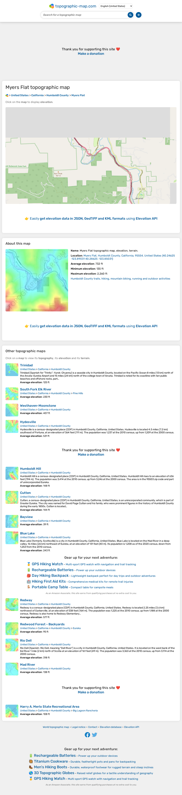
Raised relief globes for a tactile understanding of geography (115, 773)
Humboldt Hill (30, 469)
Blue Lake (27, 533)
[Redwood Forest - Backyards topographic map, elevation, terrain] (12, 628)
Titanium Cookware (51, 761)
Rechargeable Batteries (53, 570)
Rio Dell (26, 640)
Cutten (25, 493)
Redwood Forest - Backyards (42, 624)
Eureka (77, 628)
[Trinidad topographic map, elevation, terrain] (12, 373)
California (43, 369)
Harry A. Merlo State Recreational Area (49, 707)
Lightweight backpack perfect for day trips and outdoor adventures (113, 575)
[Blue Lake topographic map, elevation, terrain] (12, 541)
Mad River (27, 665)
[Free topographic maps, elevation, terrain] (7, 95)
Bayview (26, 517)
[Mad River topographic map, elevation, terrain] (12, 669)
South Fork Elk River (35, 389)
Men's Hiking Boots (50, 767)
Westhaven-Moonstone (38, 406)
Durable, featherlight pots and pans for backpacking (103, 761)
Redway (26, 600)
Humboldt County (61, 369)
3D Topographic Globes (54, 773)
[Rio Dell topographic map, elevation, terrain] (12, 649)
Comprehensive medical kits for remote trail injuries (100, 581)
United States (28, 369)
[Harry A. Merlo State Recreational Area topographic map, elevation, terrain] (12, 711)
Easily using (93, 218)
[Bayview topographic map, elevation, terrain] (12, 521)
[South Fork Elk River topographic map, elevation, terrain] (12, 393)
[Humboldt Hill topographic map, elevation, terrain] (12, 477)
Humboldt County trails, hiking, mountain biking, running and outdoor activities (120, 278)
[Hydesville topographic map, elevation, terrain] (12, 429)
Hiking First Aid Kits (49, 581)
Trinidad (26, 365)
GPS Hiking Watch (47, 564)
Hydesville (28, 422)
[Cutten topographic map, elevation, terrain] (12, 501)
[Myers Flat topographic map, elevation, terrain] (37, 280)
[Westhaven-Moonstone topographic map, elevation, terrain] (12, 410)
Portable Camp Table (50, 587)
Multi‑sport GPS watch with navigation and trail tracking (101, 564)
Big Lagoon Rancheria (85, 710)
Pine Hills (78, 393)
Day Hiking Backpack (50, 575)
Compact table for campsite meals (92, 587)
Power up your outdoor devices (96, 570)
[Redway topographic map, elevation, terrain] (12, 608)
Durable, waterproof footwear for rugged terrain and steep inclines (111, 767)
